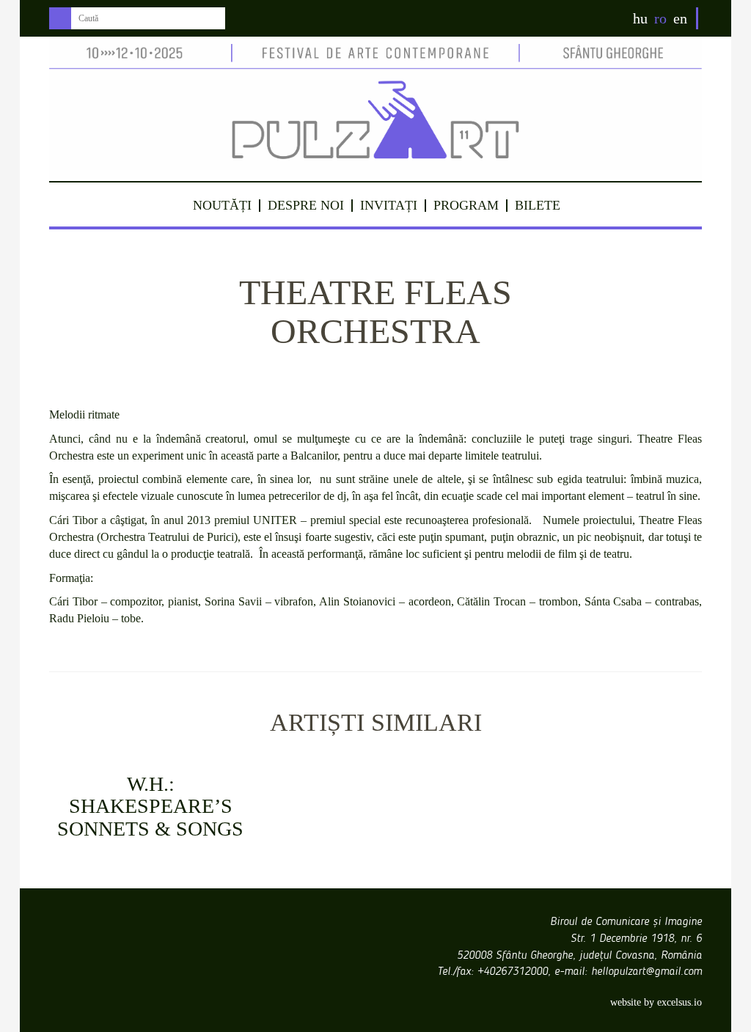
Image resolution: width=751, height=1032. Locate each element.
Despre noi (306, 205)
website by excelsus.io (656, 1002)
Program (466, 205)
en (680, 18)
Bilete (537, 205)
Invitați (388, 205)
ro (660, 18)
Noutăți (222, 205)
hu (640, 18)
